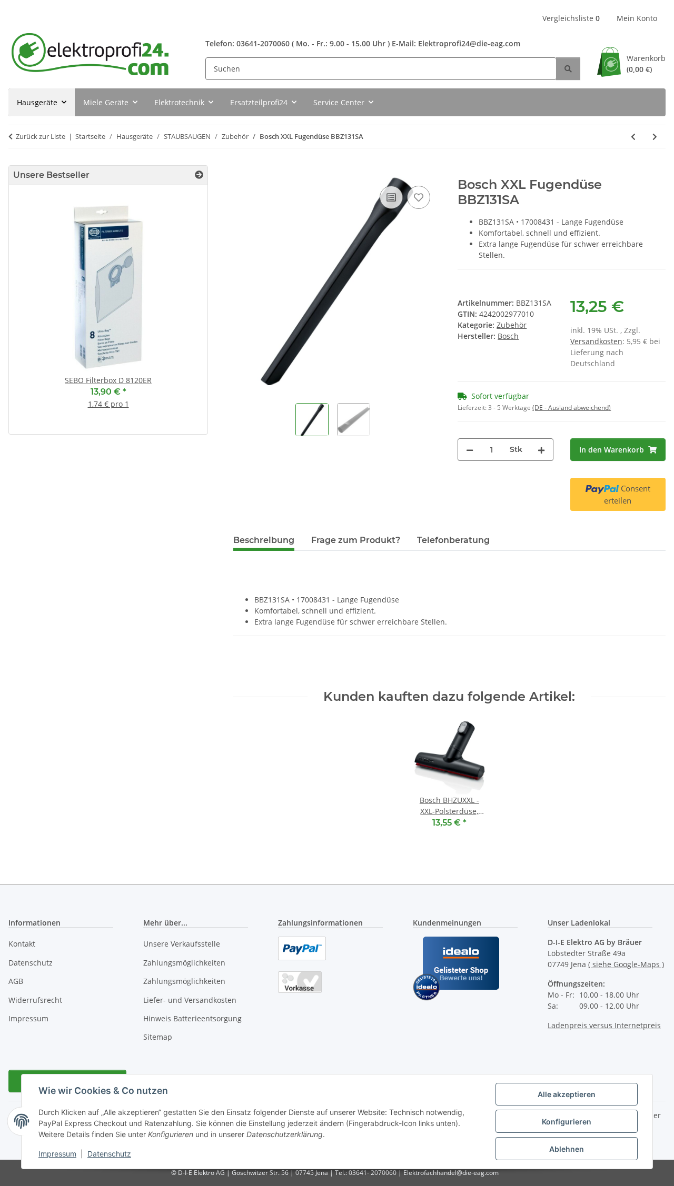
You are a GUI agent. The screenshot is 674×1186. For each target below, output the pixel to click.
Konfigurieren (566, 1121)
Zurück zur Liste (40, 136)
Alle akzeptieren (567, 1094)
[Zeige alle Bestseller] (199, 175)
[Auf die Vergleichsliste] (391, 197)
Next (181, 314)
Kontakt (21, 944)
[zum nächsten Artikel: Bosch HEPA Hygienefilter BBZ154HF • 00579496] (655, 136)
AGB (15, 981)
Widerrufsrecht (35, 1000)
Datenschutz (109, 1153)
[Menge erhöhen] (541, 449)
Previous (35, 314)
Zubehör (512, 325)
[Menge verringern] (469, 449)
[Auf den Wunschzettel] (418, 197)
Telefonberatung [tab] (453, 540)
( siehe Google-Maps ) (626, 964)
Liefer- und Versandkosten (189, 1000)
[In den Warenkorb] (241, 171)
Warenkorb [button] (646, 63)
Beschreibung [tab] (263, 540)
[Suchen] (568, 68)
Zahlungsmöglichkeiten (184, 963)
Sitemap (157, 1037)
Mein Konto (637, 18)
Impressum (57, 1153)
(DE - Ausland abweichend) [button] (571, 407)
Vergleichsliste (571, 18)
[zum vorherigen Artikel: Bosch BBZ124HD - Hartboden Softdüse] (633, 136)
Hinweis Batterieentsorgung (192, 1018)
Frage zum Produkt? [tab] (355, 540)
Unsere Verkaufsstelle (181, 944)
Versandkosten (596, 341)
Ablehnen (566, 1148)
